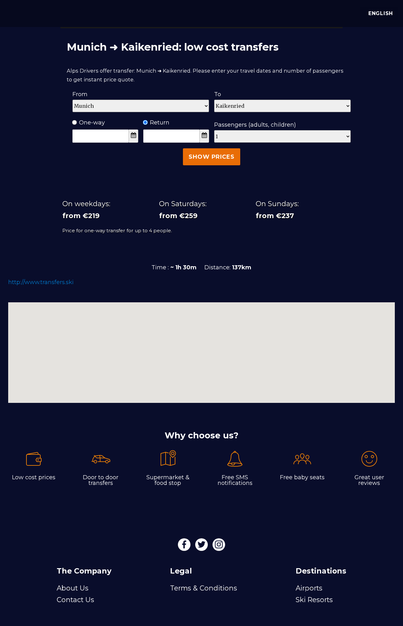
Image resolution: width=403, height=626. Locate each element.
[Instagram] (219, 546)
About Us (72, 588)
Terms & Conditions (203, 588)
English (380, 13)
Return (159, 122)
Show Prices (211, 156)
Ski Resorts (314, 600)
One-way (92, 122)
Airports (309, 588)
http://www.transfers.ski (41, 282)
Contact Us (75, 600)
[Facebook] (185, 546)
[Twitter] (202, 546)
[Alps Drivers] (14, 12)
